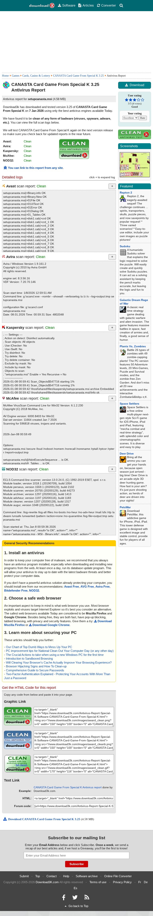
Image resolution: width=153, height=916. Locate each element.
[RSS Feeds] (86, 898)
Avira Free (102, 586)
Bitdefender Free (15, 590)
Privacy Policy (122, 882)
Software (68, 5)
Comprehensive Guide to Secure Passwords (35, 670)
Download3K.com (47, 882)
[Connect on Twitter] (75, 898)
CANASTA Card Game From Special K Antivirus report (68, 787)
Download (137, 85)
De (146, 882)
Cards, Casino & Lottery (36, 75)
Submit (24, 876)
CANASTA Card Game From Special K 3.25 (78, 75)
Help (66, 876)
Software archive (87, 876)
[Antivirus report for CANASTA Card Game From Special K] (74, 158)
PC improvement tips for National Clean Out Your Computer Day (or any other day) (60, 650)
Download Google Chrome (51, 625)
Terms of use (97, 882)
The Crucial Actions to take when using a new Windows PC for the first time (55, 654)
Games (15, 75)
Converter (108, 5)
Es (75, 888)
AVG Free (87, 586)
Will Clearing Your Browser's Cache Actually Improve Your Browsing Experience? (59, 662)
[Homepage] (42, 5)
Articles (88, 5)
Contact (51, 876)
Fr (139, 882)
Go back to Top (78, 906)
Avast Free (71, 586)
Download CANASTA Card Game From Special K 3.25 (44, 819)
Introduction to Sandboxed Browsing (29, 658)
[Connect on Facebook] (63, 898)
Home (5, 75)
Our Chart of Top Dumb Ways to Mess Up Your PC (39, 647)
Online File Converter (118, 876)
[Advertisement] (76, 42)
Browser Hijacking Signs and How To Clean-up (36, 666)
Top (37, 876)
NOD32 (34, 590)
